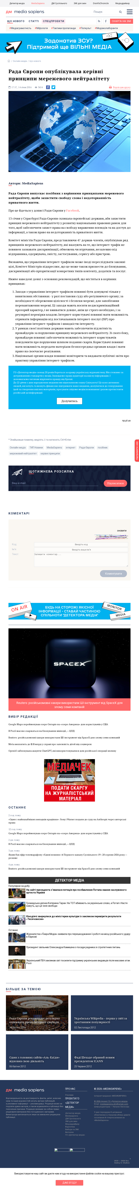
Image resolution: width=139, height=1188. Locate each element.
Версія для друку (122, 87)
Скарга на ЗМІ (121, 21)
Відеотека (70, 1127)
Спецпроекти (53, 21)
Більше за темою (23, 989)
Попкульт (86, 28)
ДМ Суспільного (59, 3)
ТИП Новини (36, 447)
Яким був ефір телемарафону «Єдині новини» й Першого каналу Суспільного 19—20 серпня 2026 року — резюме (67, 856)
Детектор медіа (17, 3)
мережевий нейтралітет (23, 453)
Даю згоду (70, 1182)
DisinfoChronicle (101, 3)
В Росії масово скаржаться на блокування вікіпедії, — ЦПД (41, 730)
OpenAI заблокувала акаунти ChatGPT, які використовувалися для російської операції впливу (62, 750)
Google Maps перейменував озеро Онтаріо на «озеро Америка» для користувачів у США (58, 724)
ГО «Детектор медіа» (75, 1135)
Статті (34, 21)
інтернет (70, 447)
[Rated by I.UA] (61, 1150)
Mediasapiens (71, 1116)
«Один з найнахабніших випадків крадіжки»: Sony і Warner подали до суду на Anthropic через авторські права (67, 821)
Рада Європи (86, 447)
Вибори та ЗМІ (72, 1129)
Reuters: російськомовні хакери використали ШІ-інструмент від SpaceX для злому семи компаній (64, 737)
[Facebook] (48, 87)
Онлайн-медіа (20, 61)
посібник (102, 447)
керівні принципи (50, 453)
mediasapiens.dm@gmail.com (114, 1104)
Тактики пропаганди (64, 28)
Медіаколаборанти (107, 28)
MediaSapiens (38, 3)
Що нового (16, 21)
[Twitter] (53, 87)
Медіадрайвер (122, 3)
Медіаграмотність (21, 28)
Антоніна (69, 1132)
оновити (121, 530)
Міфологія (42, 28)
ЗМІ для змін (80, 3)
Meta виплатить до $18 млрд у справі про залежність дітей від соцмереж (50, 744)
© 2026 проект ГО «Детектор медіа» (111, 1101)
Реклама (69, 1095)
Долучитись (69, 401)
